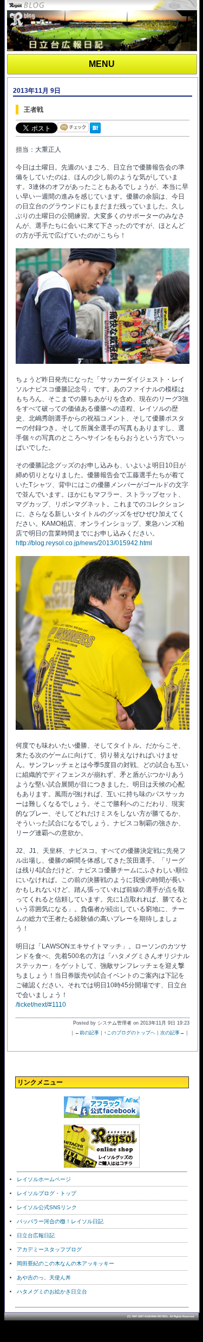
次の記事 (170, 1032)
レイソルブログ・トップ (46, 1193)
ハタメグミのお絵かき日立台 (52, 1291)
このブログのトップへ (131, 1032)
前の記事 (89, 1032)
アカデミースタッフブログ (49, 1249)
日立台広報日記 (36, 1235)
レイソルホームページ (44, 1179)
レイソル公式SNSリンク (47, 1207)
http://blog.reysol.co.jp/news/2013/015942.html (84, 543)
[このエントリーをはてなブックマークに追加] (97, 134)
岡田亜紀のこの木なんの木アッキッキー (65, 1263)
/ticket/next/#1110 (41, 1004)
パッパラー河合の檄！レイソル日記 (60, 1221)
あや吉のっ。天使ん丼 (44, 1277)
